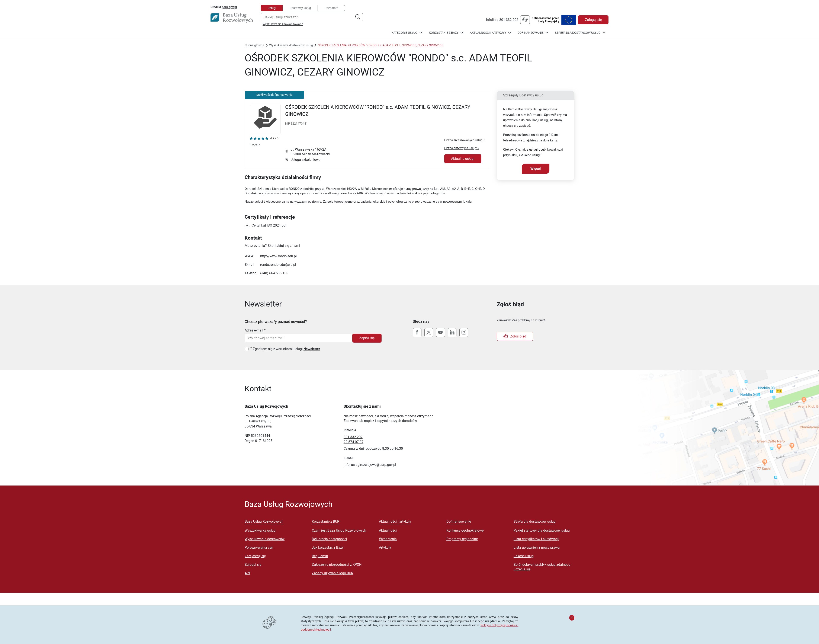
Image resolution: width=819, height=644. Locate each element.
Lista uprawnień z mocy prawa (537, 547)
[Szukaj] (357, 17)
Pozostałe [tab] (331, 8)
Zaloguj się (593, 20)
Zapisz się (367, 338)
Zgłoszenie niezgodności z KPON (337, 565)
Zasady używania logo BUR (332, 573)
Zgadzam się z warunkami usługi (286, 349)
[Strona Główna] (232, 18)
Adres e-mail (254, 330)
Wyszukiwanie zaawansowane (283, 24)
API (247, 573)
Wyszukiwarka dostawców (265, 539)
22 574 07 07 (353, 442)
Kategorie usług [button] (404, 33)
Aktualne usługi (462, 159)
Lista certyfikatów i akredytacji (536, 539)
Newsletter (311, 349)
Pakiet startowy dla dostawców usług (542, 530)
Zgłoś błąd (518, 336)
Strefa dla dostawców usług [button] (578, 33)
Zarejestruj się (255, 556)
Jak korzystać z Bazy (328, 547)
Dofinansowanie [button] (530, 33)
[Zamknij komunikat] (571, 618)
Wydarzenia (388, 539)
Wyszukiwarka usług (260, 530)
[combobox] (312, 17)
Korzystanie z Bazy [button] (443, 33)
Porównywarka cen (259, 547)
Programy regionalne (462, 539)
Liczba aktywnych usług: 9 (461, 148)
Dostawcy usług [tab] (300, 8)
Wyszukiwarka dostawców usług (291, 45)
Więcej (535, 169)
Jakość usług (524, 556)
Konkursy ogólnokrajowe (465, 530)
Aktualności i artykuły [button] (488, 33)
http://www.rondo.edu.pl (278, 256)
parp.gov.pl (229, 7)
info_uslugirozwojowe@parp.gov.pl (370, 465)
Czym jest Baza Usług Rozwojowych (339, 530)
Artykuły (385, 547)
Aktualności (388, 530)
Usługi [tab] (272, 8)
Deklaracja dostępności (329, 539)
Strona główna (254, 45)
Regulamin (320, 556)
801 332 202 (508, 20)
